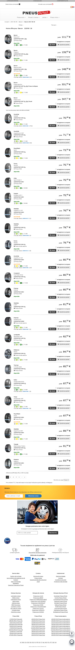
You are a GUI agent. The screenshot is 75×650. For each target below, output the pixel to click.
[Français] (71, 7)
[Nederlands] (73, 7)
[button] (72, 633)
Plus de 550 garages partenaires (37, 552)
